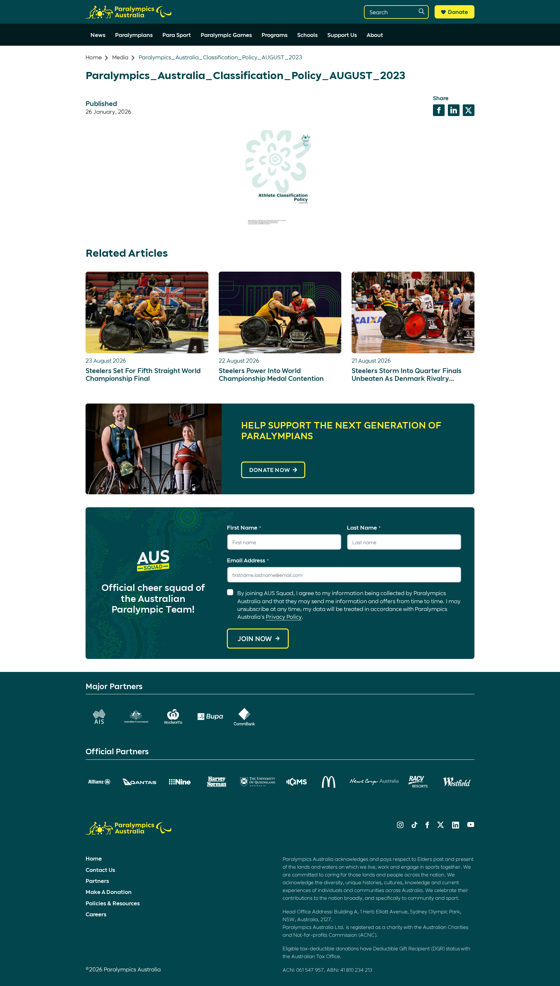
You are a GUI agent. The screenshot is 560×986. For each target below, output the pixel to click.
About (375, 34)
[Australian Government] (136, 716)
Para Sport (176, 34)
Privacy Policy (284, 616)
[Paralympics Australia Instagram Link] (400, 826)
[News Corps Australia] (374, 781)
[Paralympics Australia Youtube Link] (470, 825)
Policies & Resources (113, 903)
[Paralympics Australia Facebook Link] (427, 826)
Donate (458, 11)
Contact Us (100, 869)
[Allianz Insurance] (99, 781)
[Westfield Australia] (456, 782)
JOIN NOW (255, 638)
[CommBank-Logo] (244, 716)
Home (94, 57)
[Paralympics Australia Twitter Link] (440, 826)
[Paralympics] (128, 15)
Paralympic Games (226, 34)
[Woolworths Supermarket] (173, 716)
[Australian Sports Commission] (99, 716)
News (97, 34)
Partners (97, 880)
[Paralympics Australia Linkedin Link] (455, 826)
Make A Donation (109, 891)
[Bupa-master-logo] (210, 716)
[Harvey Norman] (216, 781)
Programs (274, 34)
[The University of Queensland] (257, 782)
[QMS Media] (297, 782)
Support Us (342, 34)
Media (120, 57)
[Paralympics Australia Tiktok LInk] (414, 826)
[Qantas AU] (139, 782)
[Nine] (179, 781)
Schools (307, 34)
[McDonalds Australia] (329, 782)
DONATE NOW (269, 469)
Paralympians (134, 34)
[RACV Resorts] (419, 782)
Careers (96, 914)
